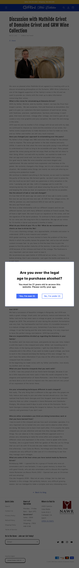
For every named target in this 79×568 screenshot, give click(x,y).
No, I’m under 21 (52, 296)
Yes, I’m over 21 (27, 296)
